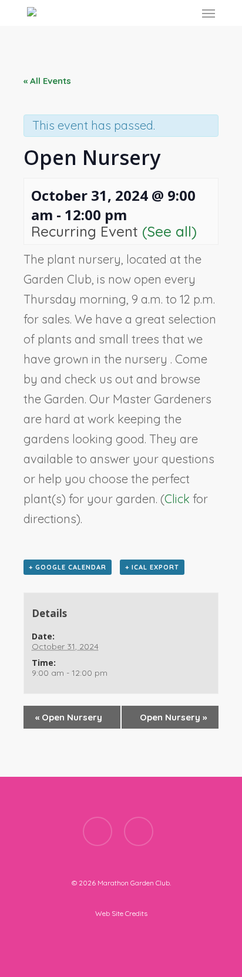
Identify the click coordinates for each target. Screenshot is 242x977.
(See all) (169, 231)
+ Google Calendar (67, 567)
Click (178, 498)
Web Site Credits (121, 913)
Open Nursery (68, 717)
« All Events (47, 80)
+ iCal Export (152, 567)
